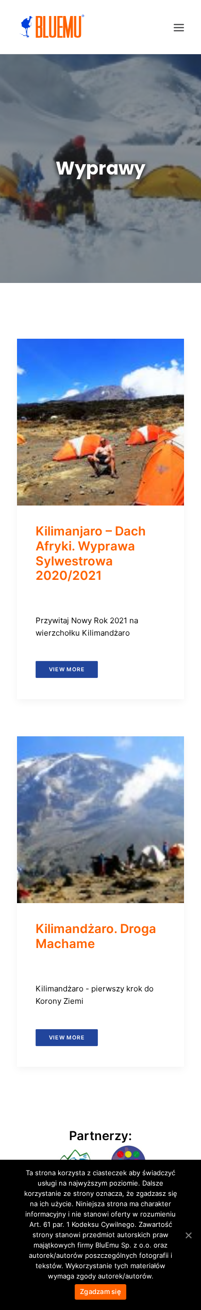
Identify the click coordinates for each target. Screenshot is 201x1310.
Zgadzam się (100, 1291)
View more (67, 669)
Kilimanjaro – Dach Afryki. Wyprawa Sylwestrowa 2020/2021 (91, 553)
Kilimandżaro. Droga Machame (96, 936)
